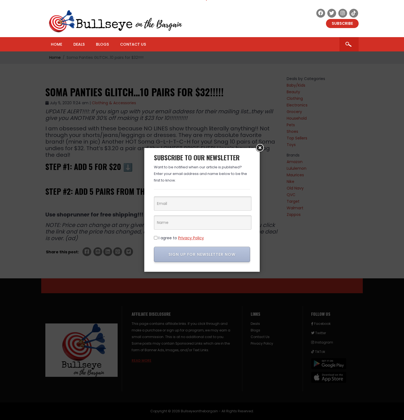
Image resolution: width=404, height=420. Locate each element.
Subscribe (342, 23)
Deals (79, 44)
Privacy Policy (191, 238)
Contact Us (133, 44)
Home (56, 44)
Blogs (102, 44)
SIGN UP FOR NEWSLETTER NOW (202, 254)
